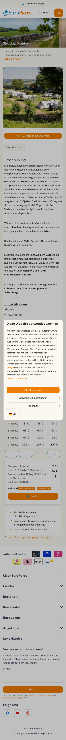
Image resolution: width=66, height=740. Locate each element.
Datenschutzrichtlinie (17, 378)
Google (10, 367)
